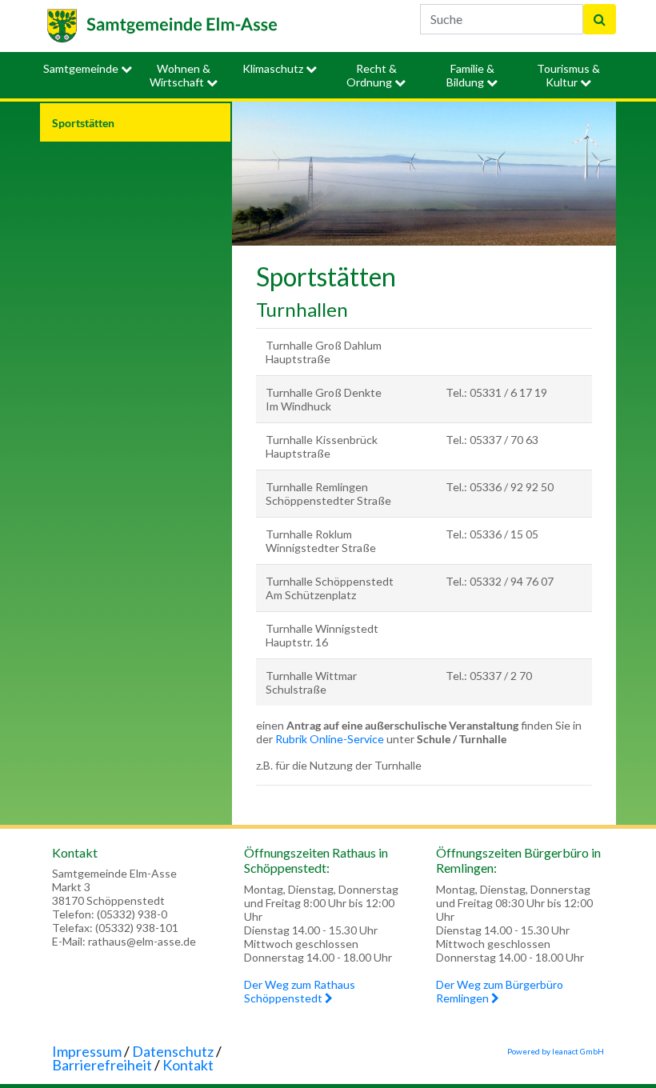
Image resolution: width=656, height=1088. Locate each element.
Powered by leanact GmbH (555, 1051)
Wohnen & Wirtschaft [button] (180, 75)
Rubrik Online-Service (329, 739)
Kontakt (188, 1065)
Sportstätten (83, 123)
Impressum (87, 1051)
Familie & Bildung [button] (470, 75)
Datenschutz (173, 1051)
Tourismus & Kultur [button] (568, 75)
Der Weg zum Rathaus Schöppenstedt (299, 991)
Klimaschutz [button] (274, 68)
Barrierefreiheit (102, 1065)
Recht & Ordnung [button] (371, 75)
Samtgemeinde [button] (82, 68)
